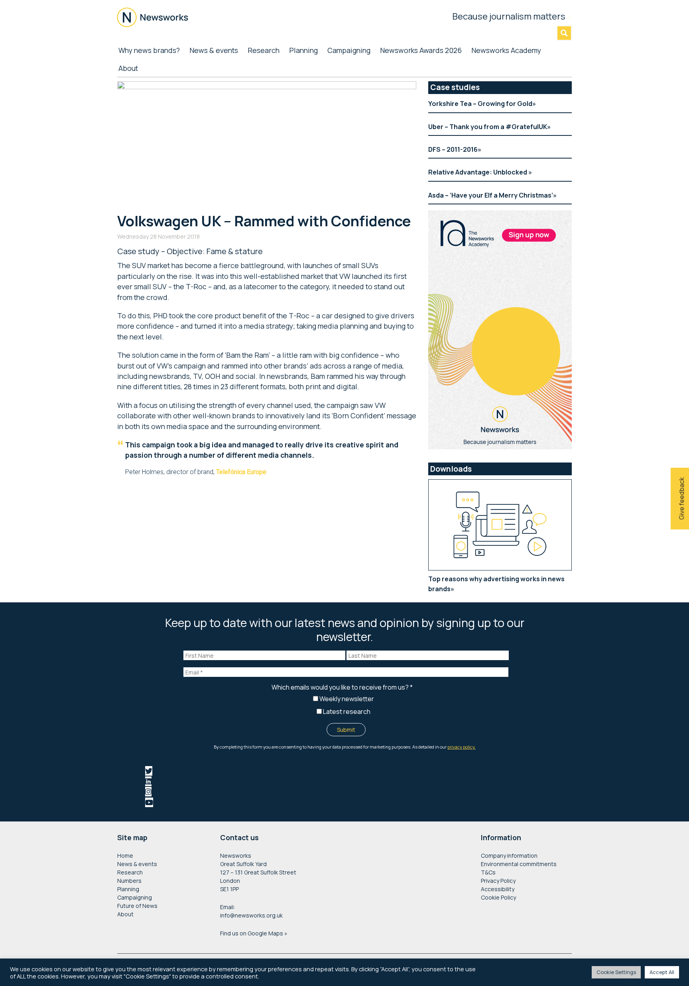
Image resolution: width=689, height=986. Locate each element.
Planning (128, 889)
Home (125, 855)
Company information (509, 855)
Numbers (129, 880)
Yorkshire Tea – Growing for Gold (480, 103)
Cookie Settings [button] (616, 972)
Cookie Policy (498, 897)
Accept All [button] (662, 972)
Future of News (137, 906)
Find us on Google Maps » (253, 933)
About (125, 914)
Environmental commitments (519, 864)
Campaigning (134, 897)
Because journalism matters (512, 16)
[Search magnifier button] (564, 33)
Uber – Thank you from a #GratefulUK (487, 126)
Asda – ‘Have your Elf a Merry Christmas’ (490, 195)
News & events (137, 864)
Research (130, 872)
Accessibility (497, 889)
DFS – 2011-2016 (453, 149)
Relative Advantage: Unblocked (478, 172)
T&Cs (488, 872)
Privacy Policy (498, 880)
